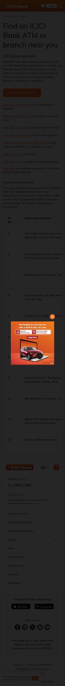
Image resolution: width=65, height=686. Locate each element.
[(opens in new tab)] (32, 343)
